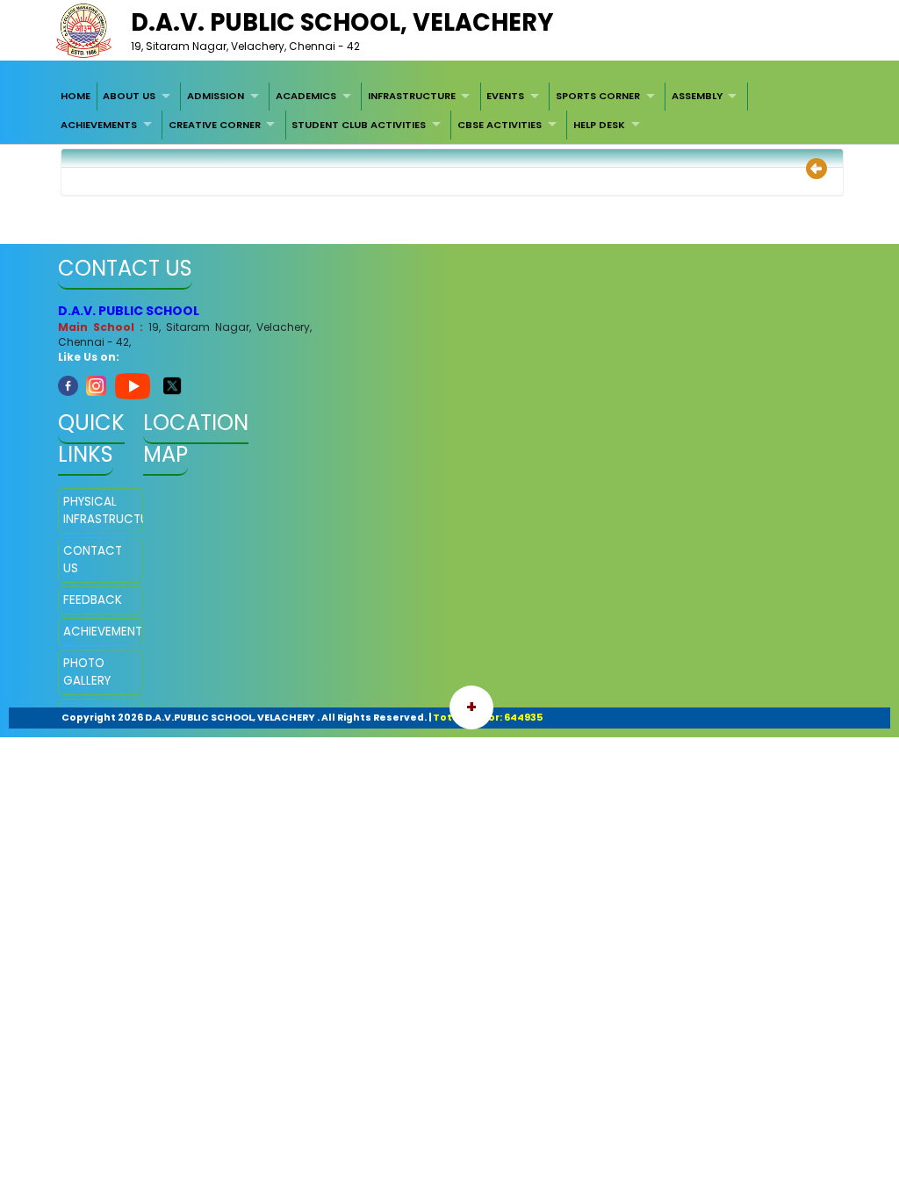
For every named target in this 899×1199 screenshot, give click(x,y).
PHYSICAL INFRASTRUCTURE (100, 510)
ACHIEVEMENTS (99, 125)
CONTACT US (92, 559)
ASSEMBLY (697, 96)
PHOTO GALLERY (87, 672)
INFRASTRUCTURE (412, 96)
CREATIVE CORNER (215, 125)
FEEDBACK (92, 600)
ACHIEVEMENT (100, 631)
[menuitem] (75, 97)
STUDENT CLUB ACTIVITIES (358, 125)
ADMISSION (215, 96)
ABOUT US (129, 96)
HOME (75, 96)
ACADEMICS (306, 96)
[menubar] (449, 111)
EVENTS (505, 96)
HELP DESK (599, 125)
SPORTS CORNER (598, 96)
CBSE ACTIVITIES (499, 125)
